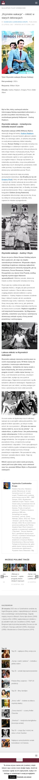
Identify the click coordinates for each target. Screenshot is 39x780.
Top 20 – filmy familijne (19, 691)
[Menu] (36, 2)
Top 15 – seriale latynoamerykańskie (24, 671)
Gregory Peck (7, 179)
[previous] (2, 576)
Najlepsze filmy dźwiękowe (14, 8)
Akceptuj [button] (12, 777)
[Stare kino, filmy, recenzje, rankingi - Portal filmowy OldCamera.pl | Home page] (3, 3)
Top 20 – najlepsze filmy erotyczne (23, 651)
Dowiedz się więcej (24, 777)
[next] (36, 576)
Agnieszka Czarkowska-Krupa (16, 22)
